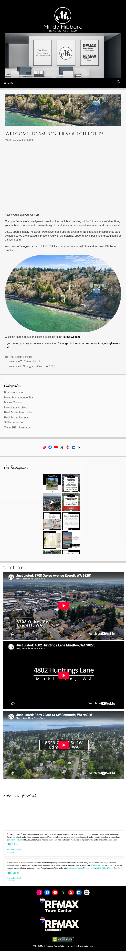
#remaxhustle (89, 868)
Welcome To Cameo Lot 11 (24, 361)
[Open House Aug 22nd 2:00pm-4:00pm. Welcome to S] (71, 502)
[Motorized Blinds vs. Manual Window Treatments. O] (52, 521)
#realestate (71, 868)
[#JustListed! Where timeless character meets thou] (52, 502)
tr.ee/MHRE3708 (17, 840)
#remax (80, 868)
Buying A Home (13, 392)
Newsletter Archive (15, 407)
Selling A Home (13, 422)
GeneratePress (86, 946)
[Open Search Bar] (118, 82)
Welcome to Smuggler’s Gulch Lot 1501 (32, 366)
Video (15, 844)
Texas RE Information (17, 427)
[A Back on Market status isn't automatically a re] (71, 521)
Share (11, 852)
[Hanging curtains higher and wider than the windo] (52, 540)
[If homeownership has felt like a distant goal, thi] (71, 540)
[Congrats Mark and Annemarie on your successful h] (52, 483)
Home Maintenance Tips (19, 397)
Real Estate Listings (20, 356)
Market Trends (13, 402)
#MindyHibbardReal (103, 868)
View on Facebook (14, 850)
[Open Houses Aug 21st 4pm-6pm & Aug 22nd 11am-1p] (71, 483)
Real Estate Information (18, 412)
